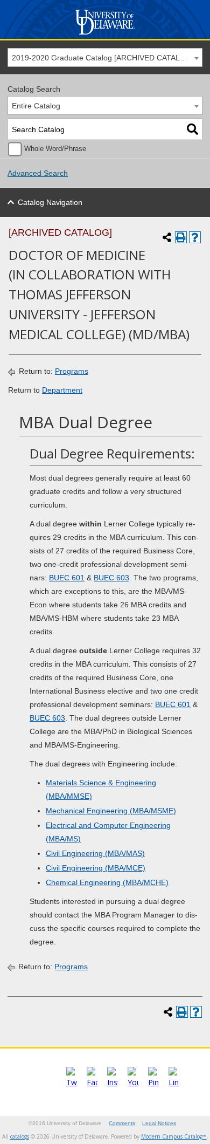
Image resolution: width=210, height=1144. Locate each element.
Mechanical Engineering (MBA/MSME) (111, 810)
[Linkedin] (174, 1082)
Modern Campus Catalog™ (174, 1136)
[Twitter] (71, 1082)
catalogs (19, 1136)
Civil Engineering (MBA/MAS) (95, 853)
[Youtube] (133, 1082)
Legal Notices (159, 1123)
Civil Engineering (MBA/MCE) (95, 868)
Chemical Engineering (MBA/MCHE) (107, 882)
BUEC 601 (67, 577)
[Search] (192, 129)
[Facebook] (92, 1082)
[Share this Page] (167, 237)
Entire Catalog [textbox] (36, 105)
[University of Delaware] (104, 34)
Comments (122, 1123)
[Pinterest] (153, 1082)
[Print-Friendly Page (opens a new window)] (181, 237)
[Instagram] (112, 1082)
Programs (71, 371)
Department (62, 390)
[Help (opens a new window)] (195, 237)
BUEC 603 (111, 577)
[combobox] (105, 57)
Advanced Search (38, 173)
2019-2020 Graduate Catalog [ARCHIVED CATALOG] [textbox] (103, 57)
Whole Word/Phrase (55, 149)
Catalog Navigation (50, 202)
